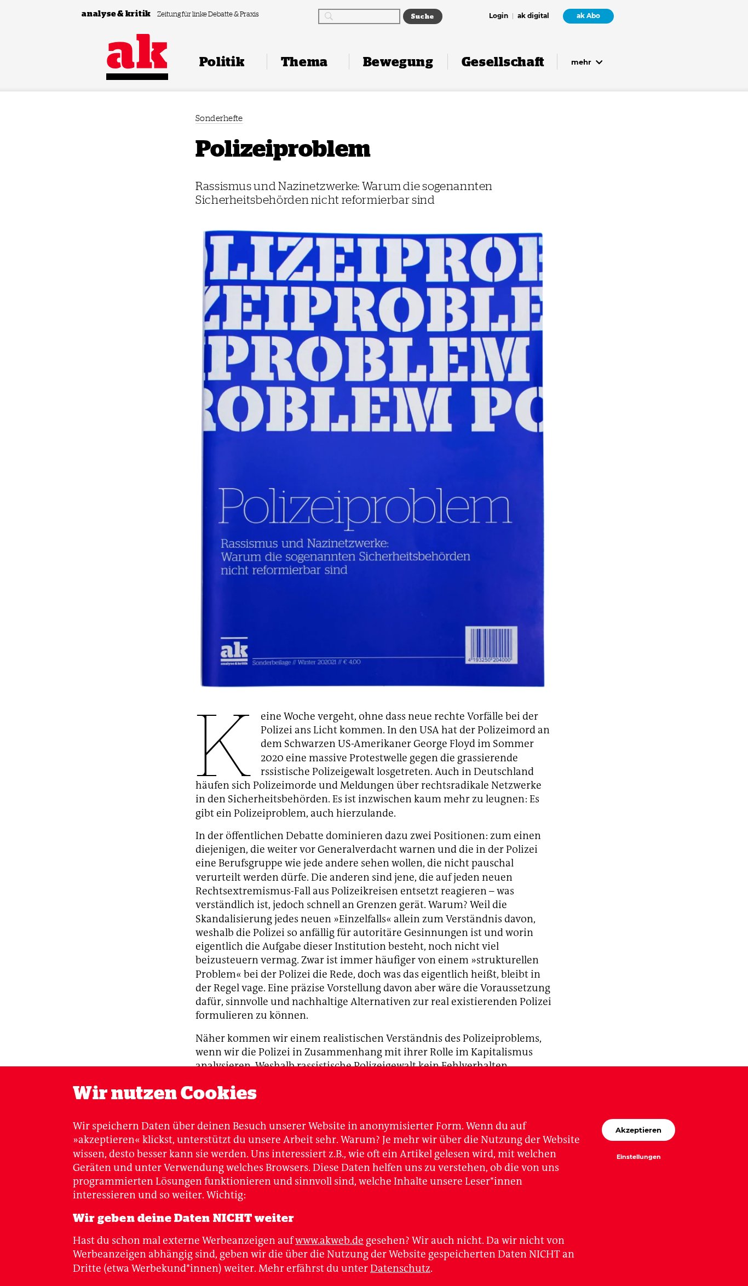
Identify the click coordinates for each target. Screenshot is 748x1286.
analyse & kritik (117, 13)
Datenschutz (400, 1268)
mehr (582, 62)
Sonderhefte (219, 118)
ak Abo (588, 16)
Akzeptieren (638, 1130)
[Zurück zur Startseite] (137, 51)
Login (498, 16)
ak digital (533, 16)
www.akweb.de (329, 1240)
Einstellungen (639, 1157)
